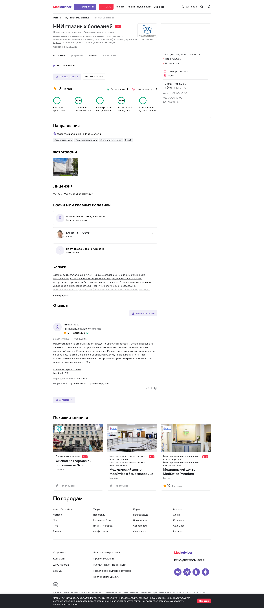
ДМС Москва (61, 564)
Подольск (178, 520)
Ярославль (99, 514)
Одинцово (179, 525)
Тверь (96, 509)
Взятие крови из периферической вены (90, 278)
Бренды (57, 570)
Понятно (204, 600)
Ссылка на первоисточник (67, 369)
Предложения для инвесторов (112, 570)
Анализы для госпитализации (69, 274)
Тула (55, 525)
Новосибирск (140, 520)
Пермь (136, 509)
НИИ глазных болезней (77, 328)
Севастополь (140, 525)
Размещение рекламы (107, 552)
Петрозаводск (141, 514)
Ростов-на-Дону (102, 520)
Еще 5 (128, 140)
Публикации (144, 6)
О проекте (59, 552)
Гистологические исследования (101, 282)
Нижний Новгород (103, 525)
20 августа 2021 (61, 338)
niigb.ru (57, 42)
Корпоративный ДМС (106, 577)
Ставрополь (139, 531)
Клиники (120, 6)
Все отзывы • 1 (64, 399)
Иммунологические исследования (117, 285)
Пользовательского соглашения (92, 600)
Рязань (57, 531)
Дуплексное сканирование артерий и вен (75, 285)
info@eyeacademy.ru (179, 71)
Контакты (59, 558)
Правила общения (104, 558)
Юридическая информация (110, 564)
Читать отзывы (94, 76)
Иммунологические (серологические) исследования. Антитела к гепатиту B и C (95, 289)
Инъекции (144, 289)
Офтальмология (63, 140)
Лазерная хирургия (110, 140)
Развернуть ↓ (61, 295)
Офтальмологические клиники (99, 32)
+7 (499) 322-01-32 (174, 87)
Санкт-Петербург (62, 509)
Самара (57, 514)
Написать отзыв (69, 76)
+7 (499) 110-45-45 (174, 84)
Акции (131, 6)
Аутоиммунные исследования (101, 274)
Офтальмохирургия (86, 140)
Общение (159, 6)
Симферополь (100, 531)
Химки (176, 514)
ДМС (108, 6)
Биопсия (123, 274)
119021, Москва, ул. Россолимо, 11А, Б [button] (182, 54)
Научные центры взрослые (67, 32)
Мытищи (177, 509)
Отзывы (92, 55)
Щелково (178, 531)
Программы (87, 6)
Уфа (55, 520)
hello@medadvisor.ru (190, 560)
